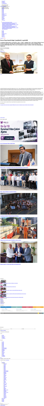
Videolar (3, 1)
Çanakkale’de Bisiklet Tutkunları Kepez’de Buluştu (9, 215)
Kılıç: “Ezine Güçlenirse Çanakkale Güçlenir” (8, 191)
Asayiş (3, 7)
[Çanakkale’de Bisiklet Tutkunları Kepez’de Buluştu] (18, 214)
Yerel (2, 19)
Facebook (3, 22)
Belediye (3, 14)
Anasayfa (1, 38)
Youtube (11, 22)
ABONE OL (2, 303)
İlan (14, 23)
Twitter (6, 22)
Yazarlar (3, 399)
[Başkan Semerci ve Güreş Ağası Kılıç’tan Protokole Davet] (18, 262)
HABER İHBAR (2, 405)
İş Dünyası (10, 23)
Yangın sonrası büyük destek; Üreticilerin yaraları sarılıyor (10, 240)
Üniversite (10, 25)
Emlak (3, 10)
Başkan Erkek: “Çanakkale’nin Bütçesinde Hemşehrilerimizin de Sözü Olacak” (14, 167)
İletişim (5, 29)
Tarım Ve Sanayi (4, 15)
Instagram (8, 22)
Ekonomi (3, 25)
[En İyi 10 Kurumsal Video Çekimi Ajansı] (18, 141)
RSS (6, 29)
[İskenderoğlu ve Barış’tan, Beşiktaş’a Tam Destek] (3, 282)
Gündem (3, 24)
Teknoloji (3, 16)
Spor (8, 24)
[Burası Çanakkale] (3, 6)
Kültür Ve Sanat (16, 24)
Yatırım (13, 23)
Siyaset (6, 25)
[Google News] (2, 51)
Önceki (1, 117)
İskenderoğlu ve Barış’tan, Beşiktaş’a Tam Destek (10, 283)
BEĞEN (1, 298)
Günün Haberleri (4, 3)
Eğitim (3, 9)
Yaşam (3, 12)
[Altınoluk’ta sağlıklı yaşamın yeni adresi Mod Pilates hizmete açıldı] (3, 289)
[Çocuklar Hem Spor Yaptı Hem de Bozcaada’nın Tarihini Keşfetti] (3, 296)
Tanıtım (7, 23)
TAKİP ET (1, 300)
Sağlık (10, 24)
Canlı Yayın (3, 2)
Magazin (12, 24)
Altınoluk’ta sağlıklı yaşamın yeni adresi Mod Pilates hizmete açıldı (12, 290)
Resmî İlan (3, 36)
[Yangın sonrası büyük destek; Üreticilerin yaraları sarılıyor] (18, 238)
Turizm (8, 25)
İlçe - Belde (6, 24)
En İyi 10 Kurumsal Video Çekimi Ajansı (7, 143)
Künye (3, 29)
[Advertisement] (22, 81)
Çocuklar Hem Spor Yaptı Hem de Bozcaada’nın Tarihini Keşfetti (13, 297)
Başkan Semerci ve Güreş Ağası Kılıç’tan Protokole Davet (10, 264)
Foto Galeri (3, 336)
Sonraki (3, 117)
